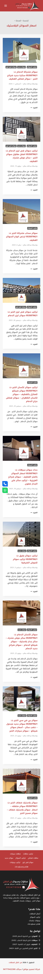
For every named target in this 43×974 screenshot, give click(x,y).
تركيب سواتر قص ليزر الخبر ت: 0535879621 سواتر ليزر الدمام (22, 313)
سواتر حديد (21, 67)
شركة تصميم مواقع (31, 969)
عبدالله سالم (27, 83)
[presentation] (21, 50)
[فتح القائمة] (5, 6)
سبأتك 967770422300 (12, 969)
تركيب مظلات (28, 853)
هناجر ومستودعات (21, 866)
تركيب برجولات (15, 862)
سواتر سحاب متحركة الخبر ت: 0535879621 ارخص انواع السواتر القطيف (21, 236)
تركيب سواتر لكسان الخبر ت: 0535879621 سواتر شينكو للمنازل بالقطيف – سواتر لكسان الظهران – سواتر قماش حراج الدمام (21, 394)
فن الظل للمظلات (15, 962)
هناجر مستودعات (34, 924)
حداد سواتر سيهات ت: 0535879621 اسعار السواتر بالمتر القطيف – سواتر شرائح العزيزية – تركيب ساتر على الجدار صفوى (22, 477)
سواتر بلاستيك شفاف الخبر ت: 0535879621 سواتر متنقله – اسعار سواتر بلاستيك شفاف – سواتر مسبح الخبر (22, 808)
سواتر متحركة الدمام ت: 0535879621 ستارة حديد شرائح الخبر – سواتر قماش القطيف (22, 75)
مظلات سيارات (15, 853)
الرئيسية (26, 20)
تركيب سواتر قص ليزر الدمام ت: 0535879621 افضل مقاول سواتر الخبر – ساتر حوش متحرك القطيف (21, 156)
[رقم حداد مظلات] (5, 484)
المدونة (18, 20)
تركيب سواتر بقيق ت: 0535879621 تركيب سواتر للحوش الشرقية (25, 559)
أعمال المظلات (34, 913)
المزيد (34, 107)
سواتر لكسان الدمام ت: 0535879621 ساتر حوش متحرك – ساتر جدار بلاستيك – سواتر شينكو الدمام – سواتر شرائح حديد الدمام (21, 641)
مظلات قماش (33, 858)
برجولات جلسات (34, 920)
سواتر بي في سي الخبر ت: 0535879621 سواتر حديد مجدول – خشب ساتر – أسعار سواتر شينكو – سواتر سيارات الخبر (21, 725)
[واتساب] (5, 490)
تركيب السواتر (32, 67)
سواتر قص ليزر (11, 67)
